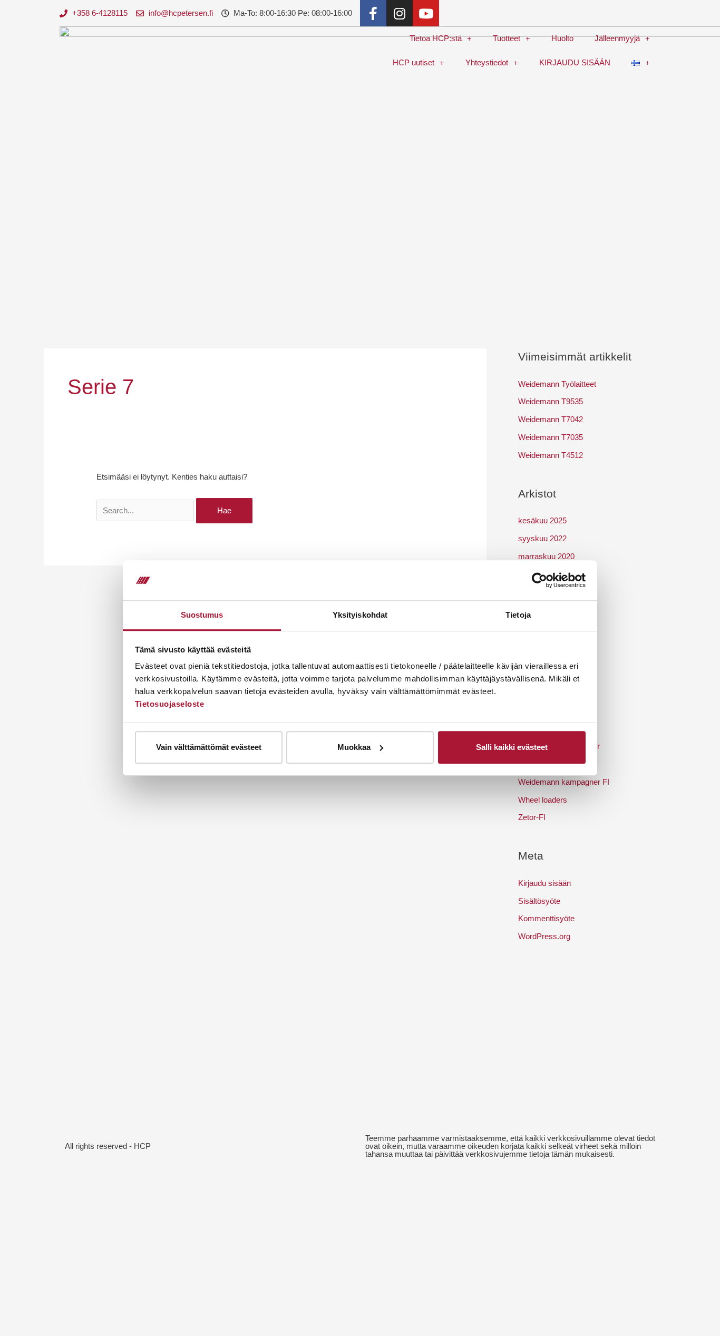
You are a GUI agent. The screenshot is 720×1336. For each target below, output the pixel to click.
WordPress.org (544, 936)
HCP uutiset (413, 62)
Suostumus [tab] (202, 615)
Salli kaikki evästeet (512, 747)
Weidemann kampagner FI (563, 781)
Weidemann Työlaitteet (557, 383)
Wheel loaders (542, 799)
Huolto (562, 38)
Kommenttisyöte (546, 918)
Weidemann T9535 (550, 401)
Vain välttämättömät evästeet (208, 747)
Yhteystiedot (486, 62)
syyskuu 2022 (542, 538)
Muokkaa (354, 747)
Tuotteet (506, 38)
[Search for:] (146, 510)
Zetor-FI (532, 817)
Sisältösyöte (539, 900)
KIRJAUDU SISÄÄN (574, 62)
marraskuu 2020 (546, 556)
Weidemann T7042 (550, 419)
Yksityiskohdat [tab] (360, 615)
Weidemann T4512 (550, 455)
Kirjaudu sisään (544, 883)
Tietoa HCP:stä (436, 38)
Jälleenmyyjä (617, 38)
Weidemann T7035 (550, 437)
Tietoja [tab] (518, 615)
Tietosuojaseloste (170, 704)
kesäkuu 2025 (542, 520)
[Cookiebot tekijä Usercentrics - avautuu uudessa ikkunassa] (539, 580)
